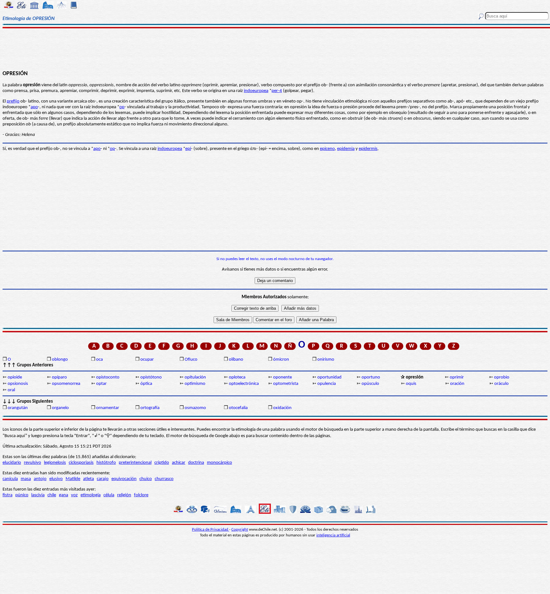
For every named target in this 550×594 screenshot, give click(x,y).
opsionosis (18, 383)
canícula (10, 479)
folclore (141, 495)
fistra (7, 495)
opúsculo (370, 383)
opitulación (195, 377)
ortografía (149, 408)
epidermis (368, 148)
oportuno (371, 377)
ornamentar (107, 408)
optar (101, 383)
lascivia (38, 495)
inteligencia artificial (333, 535)
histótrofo (106, 462)
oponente (282, 377)
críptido (161, 462)
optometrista (285, 383)
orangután (18, 408)
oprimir (457, 377)
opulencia (326, 383)
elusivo (56, 479)
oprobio (501, 377)
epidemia (346, 148)
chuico (145, 479)
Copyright (239, 529)
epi (188, 148)
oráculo (501, 383)
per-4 (276, 90)
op (121, 107)
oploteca (237, 377)
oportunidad (329, 377)
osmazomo (195, 408)
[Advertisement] (275, 48)
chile (51, 495)
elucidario (12, 462)
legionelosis (55, 462)
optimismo (195, 383)
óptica (146, 383)
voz (74, 495)
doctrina (196, 462)
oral (11, 390)
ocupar (147, 359)
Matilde (73, 479)
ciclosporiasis (81, 462)
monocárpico (219, 462)
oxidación (282, 408)
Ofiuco (191, 359)
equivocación (124, 479)
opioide (15, 377)
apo (34, 107)
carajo (103, 479)
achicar (178, 462)
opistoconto (107, 377)
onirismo (325, 359)
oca (99, 359)
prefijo (13, 101)
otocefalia (238, 408)
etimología (91, 495)
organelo (60, 408)
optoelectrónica (244, 383)
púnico (21, 495)
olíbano (236, 359)
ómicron (281, 359)
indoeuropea (256, 90)
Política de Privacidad (210, 529)
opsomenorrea (66, 383)
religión (124, 495)
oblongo (60, 359)
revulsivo (32, 462)
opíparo (59, 377)
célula (108, 495)
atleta (88, 479)
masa (26, 479)
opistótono (151, 377)
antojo (40, 479)
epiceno (327, 148)
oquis (411, 383)
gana (63, 495)
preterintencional (135, 462)
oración (457, 383)
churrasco (164, 479)
